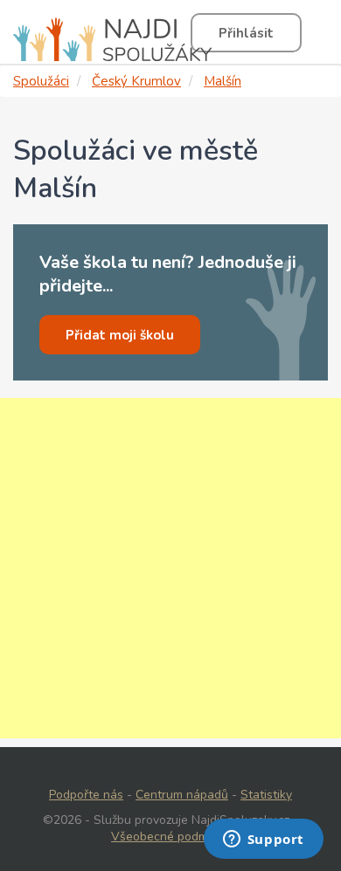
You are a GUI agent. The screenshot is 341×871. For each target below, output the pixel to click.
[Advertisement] (170, 568)
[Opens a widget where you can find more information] (263, 840)
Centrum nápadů (182, 794)
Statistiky (266, 794)
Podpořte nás (86, 794)
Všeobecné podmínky (170, 836)
